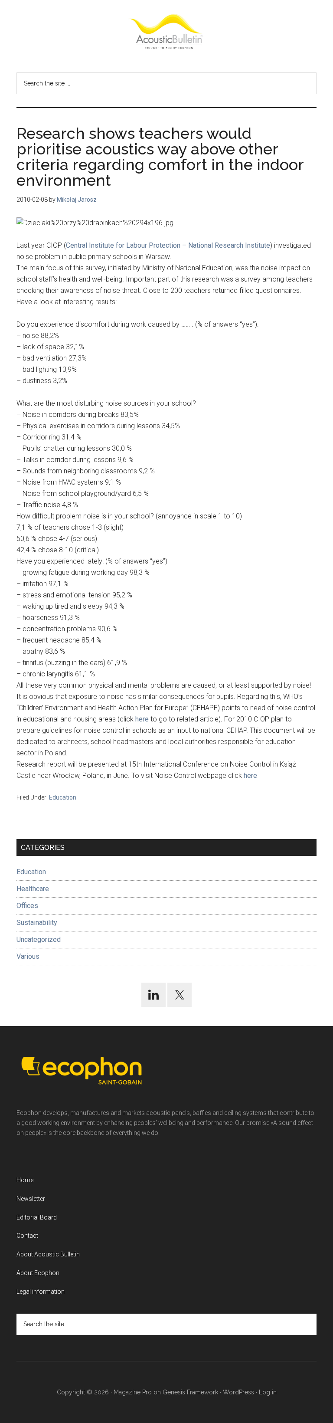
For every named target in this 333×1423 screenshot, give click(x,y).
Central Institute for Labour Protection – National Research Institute (168, 245)
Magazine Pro (133, 1392)
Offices (27, 906)
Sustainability (36, 922)
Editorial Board (36, 1217)
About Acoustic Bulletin (48, 1254)
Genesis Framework (190, 1392)
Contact (27, 1235)
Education (62, 797)
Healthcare (32, 889)
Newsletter (30, 1198)
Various (27, 956)
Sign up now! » (261, 1395)
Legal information (40, 1291)
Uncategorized (38, 939)
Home (24, 1180)
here (142, 719)
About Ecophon (37, 1272)
